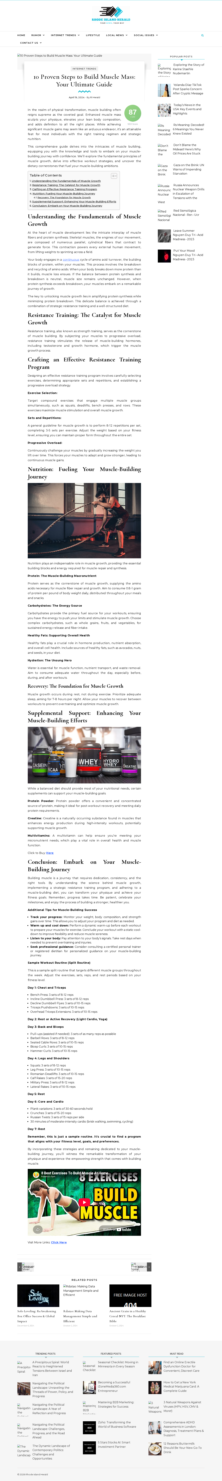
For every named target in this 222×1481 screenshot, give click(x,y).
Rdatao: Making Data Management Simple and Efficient (80, 1316)
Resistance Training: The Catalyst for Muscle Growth (66, 185)
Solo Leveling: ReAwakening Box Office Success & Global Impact (36, 1316)
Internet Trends (63, 35)
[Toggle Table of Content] (112, 176)
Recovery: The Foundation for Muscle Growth (64, 197)
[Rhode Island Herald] (111, 16)
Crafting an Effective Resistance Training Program (64, 189)
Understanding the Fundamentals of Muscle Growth (66, 181)
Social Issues (144, 35)
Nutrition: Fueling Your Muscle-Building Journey (64, 193)
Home (21, 35)
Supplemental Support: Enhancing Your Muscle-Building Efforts (74, 201)
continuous (71, 259)
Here (50, 853)
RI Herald (95, 97)
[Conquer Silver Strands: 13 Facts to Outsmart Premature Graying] (25, 1266)
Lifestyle (93, 35)
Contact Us (29, 42)
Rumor (36, 35)
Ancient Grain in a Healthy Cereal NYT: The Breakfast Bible (127, 1316)
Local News (115, 35)
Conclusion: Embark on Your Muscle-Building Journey (67, 205)
